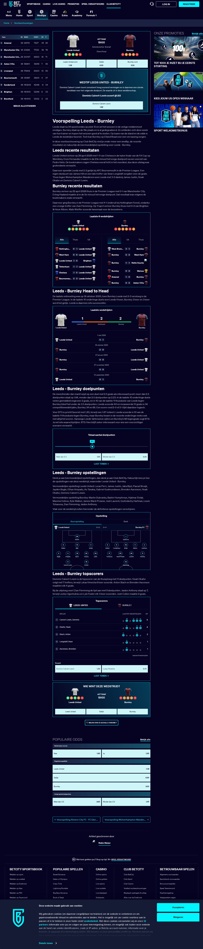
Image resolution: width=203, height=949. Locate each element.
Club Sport (128, 879)
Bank (126, 521)
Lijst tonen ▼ (101, 464)
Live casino (59, 4)
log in (166, 4)
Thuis (75, 239)
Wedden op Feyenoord (18, 897)
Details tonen (46, 943)
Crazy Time (57, 883)
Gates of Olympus (60, 879)
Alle (62, 239)
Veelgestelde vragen (168, 897)
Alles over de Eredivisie (133, 897)
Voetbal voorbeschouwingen (135, 888)
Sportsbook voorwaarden (170, 879)
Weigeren (178, 917)
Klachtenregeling (166, 893)
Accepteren (178, 907)
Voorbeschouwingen (23, 23)
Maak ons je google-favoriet (103, 722)
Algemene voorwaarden (169, 874)
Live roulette (101, 888)
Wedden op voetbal (17, 879)
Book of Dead (58, 897)
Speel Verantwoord (167, 888)
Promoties (73, 4)
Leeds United (81, 605)
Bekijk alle (197, 33)
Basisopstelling (77, 521)
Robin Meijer (105, 842)
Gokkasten (100, 897)
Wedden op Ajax (16, 888)
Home (6, 23)
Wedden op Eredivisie (18, 883)
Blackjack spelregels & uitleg (135, 893)
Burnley (127, 605)
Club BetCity (114, 4)
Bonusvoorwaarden (167, 883)
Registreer (189, 4)
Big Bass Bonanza (60, 893)
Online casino (101, 874)
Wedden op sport (16, 874)
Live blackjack (101, 893)
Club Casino (128, 883)
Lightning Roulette (60, 888)
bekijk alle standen (25, 105)
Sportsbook (33, 4)
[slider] (92, 446)
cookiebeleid (91, 921)
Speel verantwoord (93, 4)
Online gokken (101, 879)
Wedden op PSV (16, 893)
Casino (46, 4)
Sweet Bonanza (59, 874)
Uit (89, 239)
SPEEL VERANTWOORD (121, 859)
